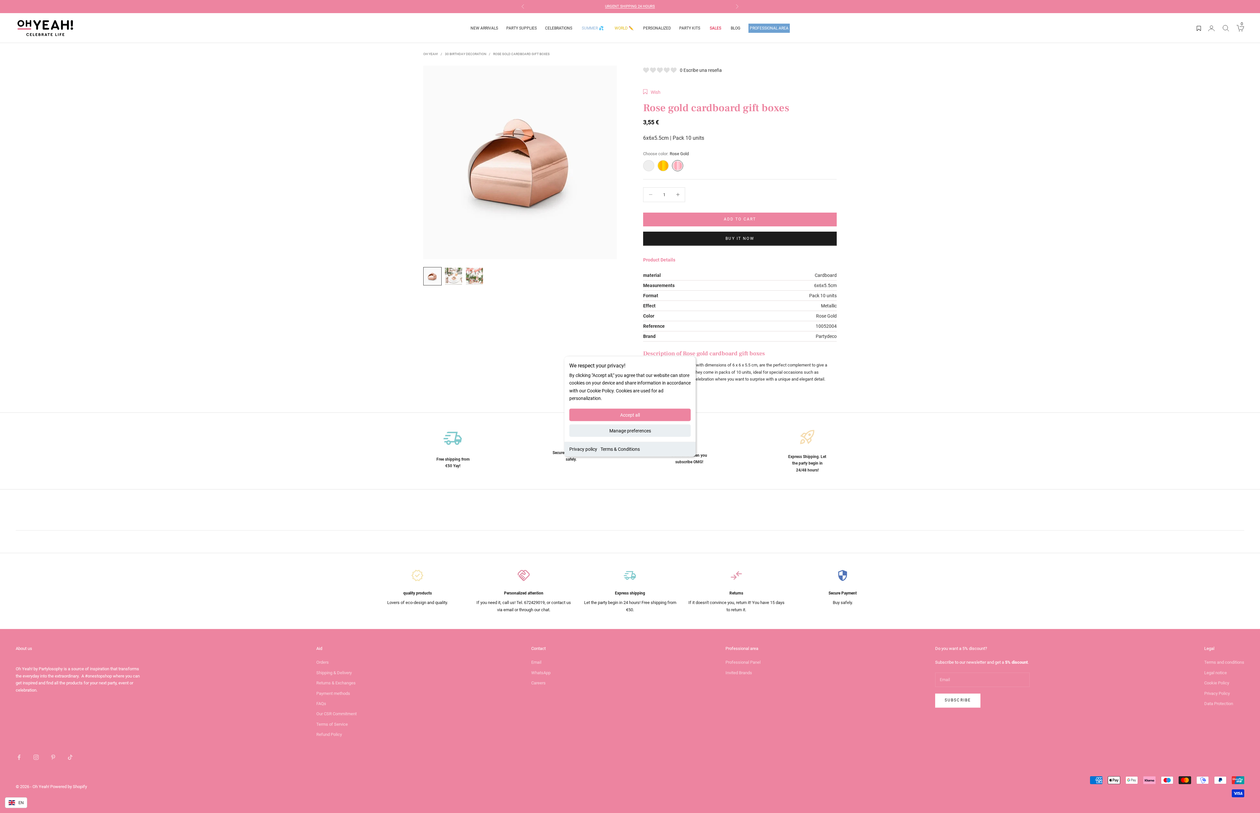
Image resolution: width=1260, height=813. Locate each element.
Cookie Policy (1216, 682)
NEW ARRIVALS (484, 28)
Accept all (630, 414)
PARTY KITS (689, 28)
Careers (538, 682)
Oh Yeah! (430, 54)
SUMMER (593, 28)
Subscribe (958, 700)
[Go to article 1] (432, 276)
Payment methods (333, 693)
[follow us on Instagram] (36, 757)
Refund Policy (329, 734)
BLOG (735, 28)
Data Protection (1218, 703)
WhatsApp (541, 672)
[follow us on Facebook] (19, 757)
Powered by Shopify (68, 786)
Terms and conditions (1224, 662)
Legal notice (1215, 672)
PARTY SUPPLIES (521, 28)
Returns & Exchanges (336, 682)
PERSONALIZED (657, 28)
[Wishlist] (1199, 28)
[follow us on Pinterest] (53, 757)
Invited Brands (738, 672)
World (624, 28)
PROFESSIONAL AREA (769, 28)
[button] (652, 92)
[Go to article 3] (474, 276)
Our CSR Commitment (336, 713)
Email (536, 662)
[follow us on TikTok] (70, 757)
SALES (715, 28)
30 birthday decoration (465, 54)
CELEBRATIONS (558, 28)
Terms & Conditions (620, 448)
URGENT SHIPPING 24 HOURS (630, 6)
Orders (322, 662)
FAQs (321, 703)
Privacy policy (583, 448)
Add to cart (740, 219)
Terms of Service (332, 724)
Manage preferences (630, 430)
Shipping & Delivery (334, 672)
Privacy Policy (1217, 693)
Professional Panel (743, 662)
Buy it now (739, 238)
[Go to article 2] (453, 276)
